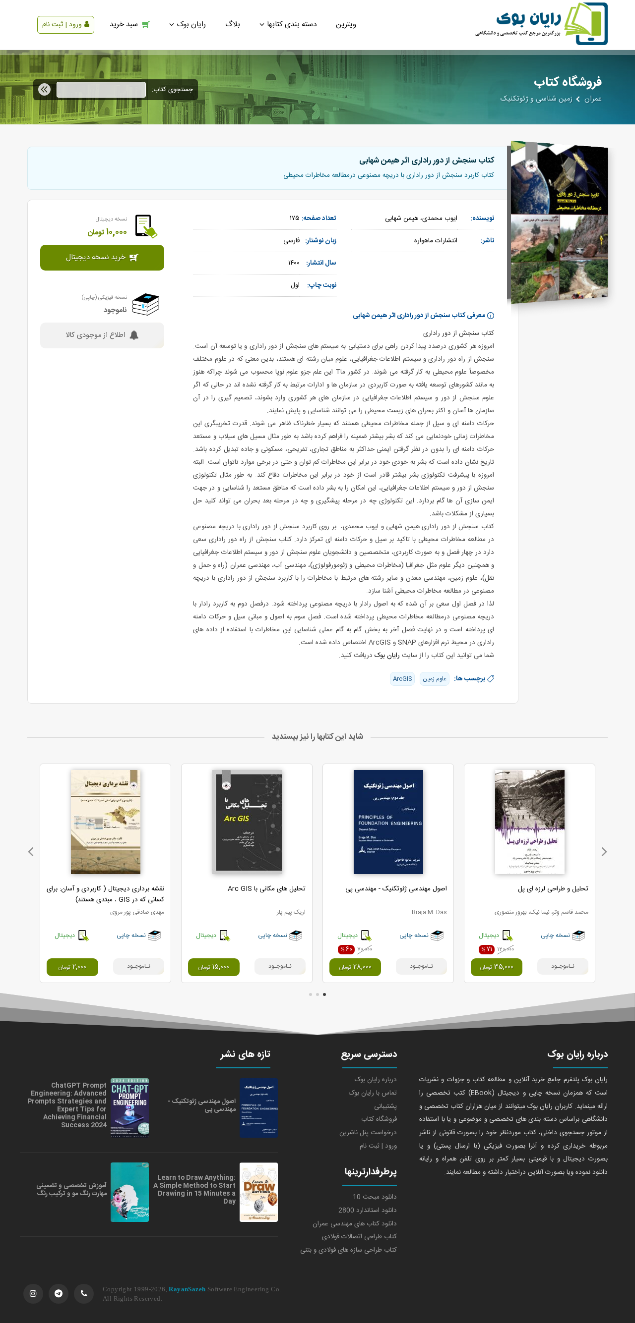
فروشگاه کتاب (379, 1119)
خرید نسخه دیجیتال (96, 258)
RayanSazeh (187, 1289)
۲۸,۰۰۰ (355, 967)
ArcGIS (402, 679)
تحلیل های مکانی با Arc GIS (267, 888)
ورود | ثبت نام (62, 25)
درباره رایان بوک (376, 1079)
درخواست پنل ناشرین (368, 1132)
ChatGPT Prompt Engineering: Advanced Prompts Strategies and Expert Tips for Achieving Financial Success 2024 (67, 1105)
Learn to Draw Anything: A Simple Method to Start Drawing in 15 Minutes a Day (194, 1189)
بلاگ (232, 24)
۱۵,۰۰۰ (213, 967)
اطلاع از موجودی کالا (95, 335)
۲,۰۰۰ (72, 967)
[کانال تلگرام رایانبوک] (58, 1294)
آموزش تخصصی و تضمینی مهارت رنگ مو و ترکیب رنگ (71, 1189)
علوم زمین (434, 679)
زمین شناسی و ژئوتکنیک (536, 99)
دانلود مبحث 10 (375, 1197)
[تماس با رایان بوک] (84, 1294)
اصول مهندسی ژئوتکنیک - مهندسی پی (396, 888)
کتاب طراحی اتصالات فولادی (359, 1236)
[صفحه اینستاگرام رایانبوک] (33, 1294)
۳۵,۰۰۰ (496, 967)
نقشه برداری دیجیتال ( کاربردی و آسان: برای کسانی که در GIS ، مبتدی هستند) (105, 894)
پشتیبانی (385, 1106)
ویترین (346, 24)
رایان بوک (387, 655)
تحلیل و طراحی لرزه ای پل (553, 888)
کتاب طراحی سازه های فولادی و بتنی (348, 1250)
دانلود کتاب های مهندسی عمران (355, 1223)
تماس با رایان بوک (373, 1093)
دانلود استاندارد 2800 (367, 1210)
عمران (593, 99)
